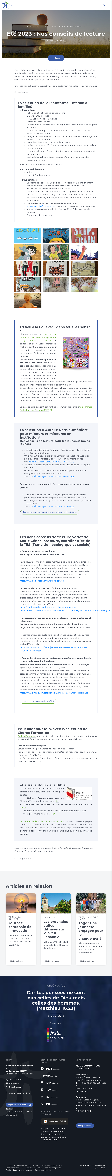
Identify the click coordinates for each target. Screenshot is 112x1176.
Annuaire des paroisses (53, 1168)
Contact (29, 1170)
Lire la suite (56, 1016)
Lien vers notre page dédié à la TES (38, 701)
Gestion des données (43, 1170)
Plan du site (10, 1166)
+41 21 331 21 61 (15, 1080)
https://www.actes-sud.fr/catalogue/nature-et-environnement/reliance (54, 693)
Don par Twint (85, 1126)
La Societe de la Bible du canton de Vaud (42, 821)
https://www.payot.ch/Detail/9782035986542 (50, 476)
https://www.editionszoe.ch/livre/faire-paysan (42, 581)
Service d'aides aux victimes (18, 1112)
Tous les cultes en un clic (17, 1093)
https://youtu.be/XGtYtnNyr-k (41, 206)
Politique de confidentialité (51, 1166)
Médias (35, 1166)
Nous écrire (14, 1083)
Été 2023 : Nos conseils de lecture (72, 27)
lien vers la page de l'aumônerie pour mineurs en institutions (50, 512)
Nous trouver (15, 1087)
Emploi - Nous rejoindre (15, 1170)
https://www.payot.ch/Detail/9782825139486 (50, 506)
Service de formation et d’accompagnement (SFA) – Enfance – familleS (38, 337)
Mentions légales (23, 1166)
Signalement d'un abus (18, 1105)
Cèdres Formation (27, 736)
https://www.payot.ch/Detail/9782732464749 (50, 462)
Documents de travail (34, 1168)
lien (57, 801)
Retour (57, 58)
